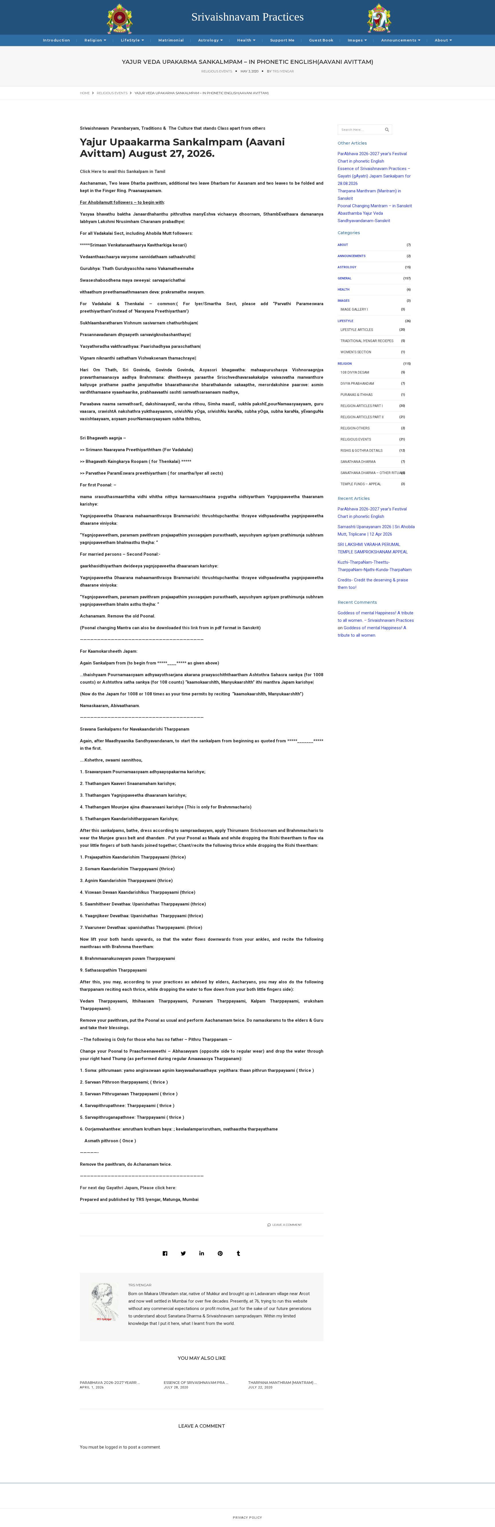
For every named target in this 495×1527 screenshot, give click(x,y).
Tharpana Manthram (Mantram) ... (282, 1382)
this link (190, 627)
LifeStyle (130, 40)
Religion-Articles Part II (362, 417)
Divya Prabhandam (357, 384)
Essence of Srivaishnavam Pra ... (196, 1382)
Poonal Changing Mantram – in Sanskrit (375, 205)
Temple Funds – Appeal (361, 484)
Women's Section (356, 352)
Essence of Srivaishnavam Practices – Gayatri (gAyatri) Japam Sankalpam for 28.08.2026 (374, 176)
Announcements (398, 40)
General (344, 278)
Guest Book (321, 40)
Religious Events (216, 71)
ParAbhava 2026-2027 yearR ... (110, 1382)
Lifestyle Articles (357, 330)
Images (355, 40)
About (441, 40)
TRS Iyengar (283, 71)
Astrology (208, 40)
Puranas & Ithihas (356, 395)
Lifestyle (345, 321)
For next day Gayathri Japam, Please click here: (128, 1187)
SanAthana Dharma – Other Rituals (373, 473)
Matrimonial (171, 40)
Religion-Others (355, 428)
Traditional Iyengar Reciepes (367, 341)
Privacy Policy (247, 1518)
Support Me (282, 40)
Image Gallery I (354, 309)
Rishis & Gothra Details (361, 451)
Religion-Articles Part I (362, 406)
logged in (113, 1447)
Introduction (56, 40)
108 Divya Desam (355, 372)
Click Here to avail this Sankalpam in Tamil (122, 171)
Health (244, 40)
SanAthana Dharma (358, 462)
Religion (93, 40)
